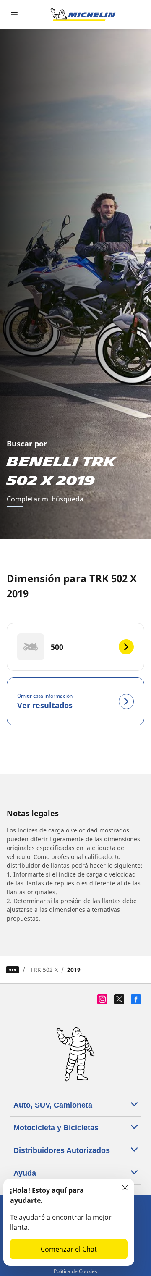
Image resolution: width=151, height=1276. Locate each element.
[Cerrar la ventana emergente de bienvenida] (125, 1187)
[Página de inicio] (83, 14)
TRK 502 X (44, 970)
